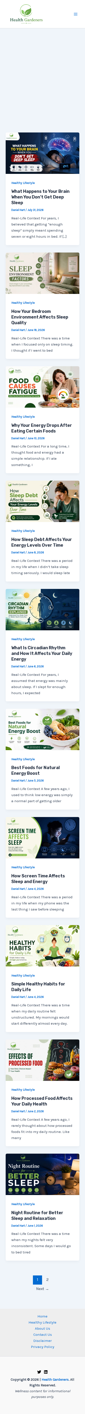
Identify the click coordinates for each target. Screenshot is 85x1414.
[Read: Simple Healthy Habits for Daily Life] (42, 945)
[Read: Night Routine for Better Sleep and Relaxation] (42, 1174)
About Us (42, 1328)
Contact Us (42, 1334)
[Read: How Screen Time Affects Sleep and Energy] (42, 837)
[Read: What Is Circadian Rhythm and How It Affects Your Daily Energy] (42, 609)
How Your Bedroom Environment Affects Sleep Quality (39, 317)
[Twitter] (39, 1372)
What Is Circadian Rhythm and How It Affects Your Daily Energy (41, 653)
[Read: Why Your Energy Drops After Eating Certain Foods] (42, 386)
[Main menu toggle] (76, 14)
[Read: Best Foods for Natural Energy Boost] (42, 729)
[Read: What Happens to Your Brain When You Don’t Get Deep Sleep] (42, 153)
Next (42, 1288)
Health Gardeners (55, 1379)
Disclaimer (42, 1340)
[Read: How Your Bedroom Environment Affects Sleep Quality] (42, 273)
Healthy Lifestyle (23, 183)
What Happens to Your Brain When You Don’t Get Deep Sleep (40, 197)
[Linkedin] (46, 1372)
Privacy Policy (42, 1346)
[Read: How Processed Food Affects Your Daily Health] (42, 1060)
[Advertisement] (42, 73)
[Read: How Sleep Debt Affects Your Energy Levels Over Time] (42, 501)
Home (42, 1316)
